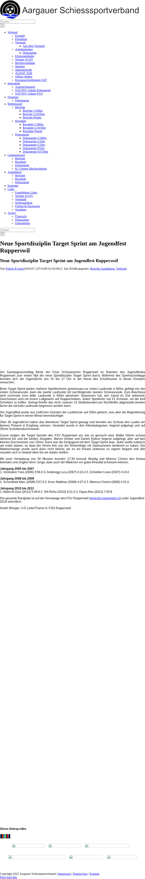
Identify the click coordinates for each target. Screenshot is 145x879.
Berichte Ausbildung (102, 268)
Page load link (8, 877)
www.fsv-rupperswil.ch (105, 498)
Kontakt (94, 873)
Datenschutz (80, 873)
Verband (121, 268)
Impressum (64, 873)
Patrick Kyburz (15, 268)
